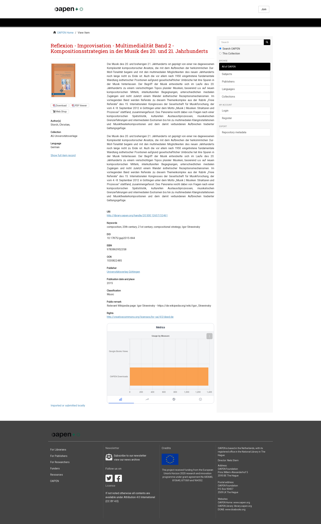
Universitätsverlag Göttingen (123, 271)
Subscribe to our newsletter (130, 455)
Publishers (228, 81)
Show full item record (63, 155)
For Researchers (60, 462)
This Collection (231, 53)
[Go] (267, 42)
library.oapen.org (243, 506)
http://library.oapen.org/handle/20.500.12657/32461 (137, 215)
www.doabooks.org (235, 509)
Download (61, 105)
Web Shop (61, 111)
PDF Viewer (80, 105)
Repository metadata (234, 132)
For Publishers (58, 456)
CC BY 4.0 (112, 501)
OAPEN (54, 481)
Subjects (227, 74)
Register (227, 118)
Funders (55, 468)
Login (225, 110)
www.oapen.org (241, 502)
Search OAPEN (231, 48)
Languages (228, 89)
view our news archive (127, 459)
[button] (209, 336)
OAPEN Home (65, 32)
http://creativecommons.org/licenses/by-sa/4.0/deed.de (140, 316)
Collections (228, 96)
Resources (56, 474)
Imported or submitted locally (68, 405)
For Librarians (58, 449)
